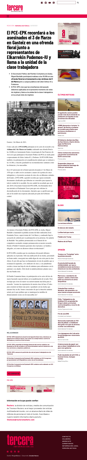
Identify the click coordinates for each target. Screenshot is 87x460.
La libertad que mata (66, 232)
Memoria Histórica (22, 26)
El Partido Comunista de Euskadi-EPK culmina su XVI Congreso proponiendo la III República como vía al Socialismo (29, 359)
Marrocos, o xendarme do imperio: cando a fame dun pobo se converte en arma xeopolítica (68, 278)
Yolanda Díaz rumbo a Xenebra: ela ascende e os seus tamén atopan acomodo (69, 290)
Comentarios (67, 443)
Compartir (14, 373)
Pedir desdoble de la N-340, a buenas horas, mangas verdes (69, 357)
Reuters (10, 405)
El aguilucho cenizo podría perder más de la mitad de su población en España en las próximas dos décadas (69, 115)
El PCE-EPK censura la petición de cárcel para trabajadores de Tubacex (29, 353)
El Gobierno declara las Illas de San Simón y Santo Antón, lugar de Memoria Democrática (69, 143)
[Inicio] (15, 8)
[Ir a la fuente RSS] (54, 2)
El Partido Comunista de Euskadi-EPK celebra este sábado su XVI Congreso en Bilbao (30, 365)
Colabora (66, 439)
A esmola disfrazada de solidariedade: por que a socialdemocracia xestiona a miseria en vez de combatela (69, 266)
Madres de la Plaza (65, 241)
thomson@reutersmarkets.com (20, 420)
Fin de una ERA (63, 314)
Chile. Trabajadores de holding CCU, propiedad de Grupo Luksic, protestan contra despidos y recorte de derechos (69, 303)
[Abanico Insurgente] (69, 78)
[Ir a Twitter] (46, 2)
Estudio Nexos (34, 456)
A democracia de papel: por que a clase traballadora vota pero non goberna (69, 346)
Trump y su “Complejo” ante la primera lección (68, 255)
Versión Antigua (69, 448)
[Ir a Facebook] (42, 2)
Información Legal (70, 446)
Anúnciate (66, 441)
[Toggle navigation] (8, 16)
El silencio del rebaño (66, 228)
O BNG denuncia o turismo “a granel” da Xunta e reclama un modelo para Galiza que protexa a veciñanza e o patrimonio (68, 129)
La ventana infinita (65, 223)
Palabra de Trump (64, 237)
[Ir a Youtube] (50, 2)
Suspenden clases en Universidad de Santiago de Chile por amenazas (68, 165)
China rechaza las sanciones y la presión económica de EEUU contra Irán (68, 154)
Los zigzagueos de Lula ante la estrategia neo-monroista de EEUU (69, 335)
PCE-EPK (10, 380)
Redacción (10, 25)
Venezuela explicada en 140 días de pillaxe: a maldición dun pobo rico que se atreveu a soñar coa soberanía (69, 323)
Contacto (66, 436)
